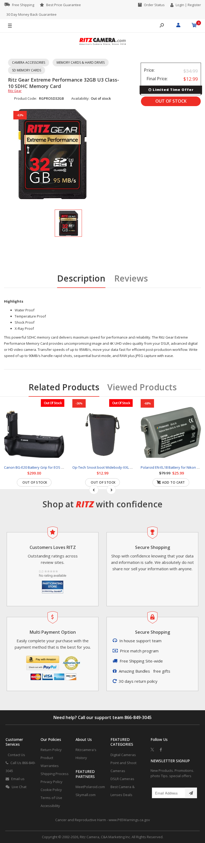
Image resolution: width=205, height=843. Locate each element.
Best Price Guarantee (63, 4)
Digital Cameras (123, 754)
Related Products (64, 387)
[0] (194, 25)
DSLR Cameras (122, 778)
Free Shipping (23, 4)
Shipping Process (55, 773)
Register (194, 5)
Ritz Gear (15, 91)
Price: (149, 70)
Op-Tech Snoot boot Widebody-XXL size (104, 467)
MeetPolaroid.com (90, 786)
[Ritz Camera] (102, 42)
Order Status (154, 4)
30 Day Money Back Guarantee (31, 14)
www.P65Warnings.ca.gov (129, 819)
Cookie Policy (51, 789)
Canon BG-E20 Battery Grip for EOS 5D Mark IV (41, 467)
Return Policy (51, 749)
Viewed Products (142, 387)
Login (180, 4)
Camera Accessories (28, 62)
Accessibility (50, 805)
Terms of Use (51, 797)
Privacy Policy (51, 781)
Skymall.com (86, 794)
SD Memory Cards (26, 70)
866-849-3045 (138, 717)
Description (81, 278)
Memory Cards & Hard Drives (81, 62)
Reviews (131, 278)
